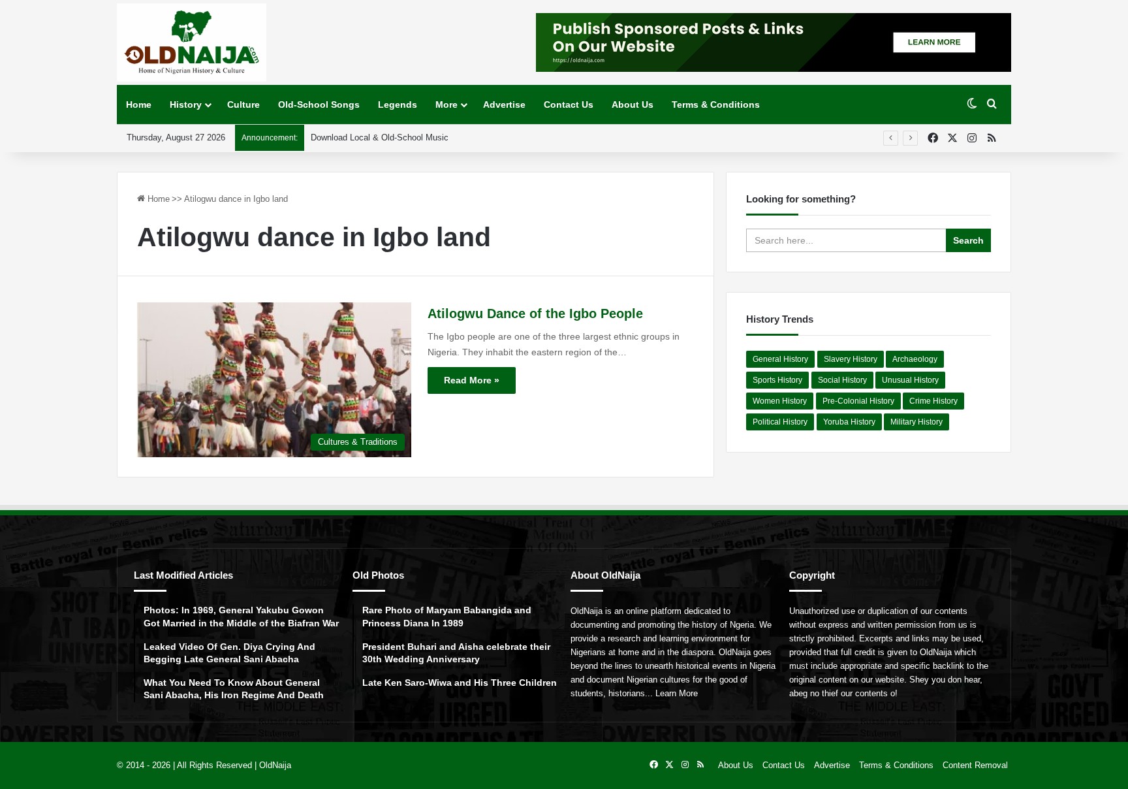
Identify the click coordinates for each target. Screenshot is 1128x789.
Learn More (676, 693)
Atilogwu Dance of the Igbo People (535, 313)
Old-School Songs (319, 104)
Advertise (504, 104)
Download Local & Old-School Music (379, 137)
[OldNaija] (191, 42)
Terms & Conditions (716, 104)
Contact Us (568, 104)
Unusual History (910, 380)
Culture (243, 104)
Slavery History (850, 359)
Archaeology (914, 359)
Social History (842, 380)
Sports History (777, 380)
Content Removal (975, 765)
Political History (780, 422)
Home (138, 104)
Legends (397, 104)
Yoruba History (849, 422)
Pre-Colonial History (858, 401)
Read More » (471, 380)
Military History (916, 422)
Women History (780, 401)
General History (780, 359)
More (446, 104)
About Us (632, 104)
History (186, 104)
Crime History (933, 401)
